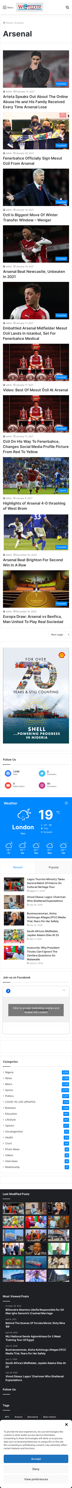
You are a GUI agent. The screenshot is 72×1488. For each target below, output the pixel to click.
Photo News (12, 1149)
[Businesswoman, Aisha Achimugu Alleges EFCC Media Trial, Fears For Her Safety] (14, 918)
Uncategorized (14, 1131)
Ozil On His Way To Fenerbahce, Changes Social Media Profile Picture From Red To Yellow (36, 446)
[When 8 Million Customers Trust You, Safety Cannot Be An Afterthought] (13, 1235)
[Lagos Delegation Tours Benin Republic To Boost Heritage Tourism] (13, 1249)
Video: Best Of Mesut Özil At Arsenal (35, 390)
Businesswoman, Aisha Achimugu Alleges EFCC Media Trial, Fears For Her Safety (46, 917)
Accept (36, 1459)
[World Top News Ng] (29, 7)
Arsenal (18, 1416)
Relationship (12, 1167)
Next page (57, 634)
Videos (9, 1155)
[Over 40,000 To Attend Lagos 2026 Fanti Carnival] (36, 1235)
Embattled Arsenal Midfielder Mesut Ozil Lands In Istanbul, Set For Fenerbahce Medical (35, 333)
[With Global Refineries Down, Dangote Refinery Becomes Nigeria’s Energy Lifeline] (13, 1276)
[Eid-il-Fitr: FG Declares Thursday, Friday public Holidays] (58, 1249)
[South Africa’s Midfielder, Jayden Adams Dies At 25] (14, 936)
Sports (9, 1090)
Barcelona (33, 1416)
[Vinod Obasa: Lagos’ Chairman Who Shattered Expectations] (14, 902)
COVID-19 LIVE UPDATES (20, 1101)
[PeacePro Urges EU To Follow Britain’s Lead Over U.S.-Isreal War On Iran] (58, 1276)
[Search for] (67, 8)
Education (11, 1113)
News (8, 1078)
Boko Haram (49, 1416)
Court (8, 1143)
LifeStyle (10, 1119)
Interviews (11, 1161)
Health (9, 1137)
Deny (36, 1469)
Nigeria (9, 1072)
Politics (9, 1095)
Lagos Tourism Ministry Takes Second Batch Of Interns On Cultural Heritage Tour (46, 883)
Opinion (9, 1125)
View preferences (36, 1479)
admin (9, 91)
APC (7, 1416)
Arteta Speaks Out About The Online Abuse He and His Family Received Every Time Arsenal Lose (35, 101)
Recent (18, 867)
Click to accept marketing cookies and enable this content (36, 1010)
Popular (54, 867)
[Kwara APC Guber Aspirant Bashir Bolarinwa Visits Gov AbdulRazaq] (58, 1222)
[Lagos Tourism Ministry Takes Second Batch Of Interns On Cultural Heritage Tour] (14, 884)
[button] (66, 1424)
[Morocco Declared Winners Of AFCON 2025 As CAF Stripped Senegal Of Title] (13, 1262)
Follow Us (9, 1389)
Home (9, 22)
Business (10, 1107)
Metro (8, 1084)
